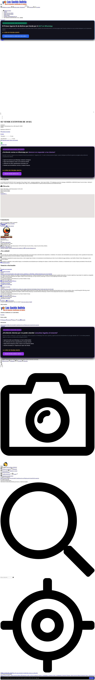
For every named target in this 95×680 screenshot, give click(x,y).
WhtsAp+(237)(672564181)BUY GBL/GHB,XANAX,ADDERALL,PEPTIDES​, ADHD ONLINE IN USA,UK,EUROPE (26, 273)
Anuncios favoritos (6, 472)
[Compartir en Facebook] (2, 224)
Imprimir (3, 223)
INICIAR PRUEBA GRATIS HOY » (12, 173)
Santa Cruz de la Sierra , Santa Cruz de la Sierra (13, 675)
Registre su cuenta (13, 470)
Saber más (37, 678)
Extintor (2, 134)
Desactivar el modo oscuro (7, 475)
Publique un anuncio (6, 7)
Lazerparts (3, 326)
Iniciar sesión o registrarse (11, 467)
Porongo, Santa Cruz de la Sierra (76, 675)
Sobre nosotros (4, 325)
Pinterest (14, 320)
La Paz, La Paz (32, 675)
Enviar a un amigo (11, 223)
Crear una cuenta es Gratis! (26, 301)
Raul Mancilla (3, 238)
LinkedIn (23, 320)
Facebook (9, 320)
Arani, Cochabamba (59, 675)
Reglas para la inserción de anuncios (31, 325)
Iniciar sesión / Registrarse (19, 7)
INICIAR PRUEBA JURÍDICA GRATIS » (13, 353)
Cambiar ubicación (6, 474)
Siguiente (3, 19)
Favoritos (38, 7)
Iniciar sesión (5, 470)
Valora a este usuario (13, 140)
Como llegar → (4, 193)
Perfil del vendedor (4, 248)
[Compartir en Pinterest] (4, 224)
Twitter (18, 320)
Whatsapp (3, 320)
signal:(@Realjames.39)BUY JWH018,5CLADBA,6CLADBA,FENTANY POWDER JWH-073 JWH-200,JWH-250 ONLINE (27, 289)
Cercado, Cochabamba (45, 675)
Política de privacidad (11, 325)
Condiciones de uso (20, 325)
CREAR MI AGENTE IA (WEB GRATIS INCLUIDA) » (15, 36)
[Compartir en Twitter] (3, 224)
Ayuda (15, 474)
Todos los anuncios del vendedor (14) (16, 248)
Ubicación (31, 7)
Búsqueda (15, 469)
